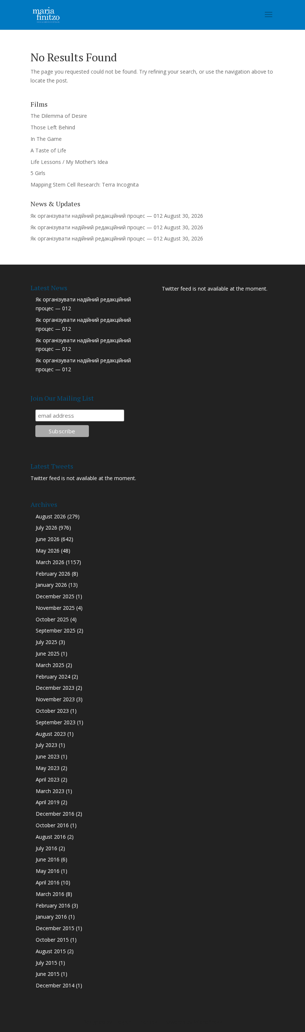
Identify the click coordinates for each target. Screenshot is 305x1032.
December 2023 (55, 687)
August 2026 (51, 516)
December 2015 (55, 928)
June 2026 (48, 539)
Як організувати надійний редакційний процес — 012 (96, 215)
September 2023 (56, 722)
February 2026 (53, 573)
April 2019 (48, 802)
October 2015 (52, 939)
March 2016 (50, 893)
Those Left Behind (52, 127)
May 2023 (48, 767)
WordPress (208, 1021)
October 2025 (52, 619)
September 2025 (56, 630)
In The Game (46, 138)
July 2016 (46, 848)
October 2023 (52, 710)
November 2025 (55, 607)
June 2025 (48, 653)
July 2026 (46, 527)
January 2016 (51, 916)
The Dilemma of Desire (58, 115)
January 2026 (51, 584)
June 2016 (48, 859)
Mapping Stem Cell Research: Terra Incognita (84, 184)
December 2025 (55, 596)
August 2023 (51, 733)
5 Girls (37, 173)
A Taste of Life (48, 150)
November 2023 (55, 699)
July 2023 (46, 744)
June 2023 (48, 756)
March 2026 (50, 562)
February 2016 (53, 905)
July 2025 (46, 642)
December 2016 (55, 813)
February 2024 (53, 676)
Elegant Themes (135, 1021)
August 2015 (51, 951)
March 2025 (50, 665)
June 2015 (48, 973)
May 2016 (48, 870)
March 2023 (50, 791)
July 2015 (46, 962)
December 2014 (55, 985)
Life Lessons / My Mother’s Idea (69, 161)
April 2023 (48, 779)
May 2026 (48, 550)
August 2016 (51, 836)
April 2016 (48, 882)
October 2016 (52, 825)
